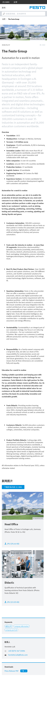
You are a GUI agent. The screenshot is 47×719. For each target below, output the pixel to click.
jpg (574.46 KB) (13, 543)
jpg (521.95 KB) (13, 602)
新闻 (3, 7)
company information (21, 626)
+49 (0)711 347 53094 (16, 651)
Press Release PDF (11, 671)
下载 (22, 671)
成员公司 (8, 626)
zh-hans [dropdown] (6, 2)
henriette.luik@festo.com (18, 655)
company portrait (11, 630)
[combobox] (23, 14)
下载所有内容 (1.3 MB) (13, 487)
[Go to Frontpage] (37, 7)
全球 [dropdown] (15, 2)
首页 (3, 19)
